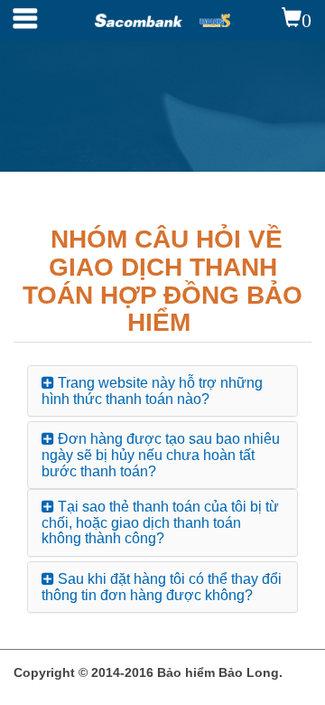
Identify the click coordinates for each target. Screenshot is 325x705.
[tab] (162, 391)
